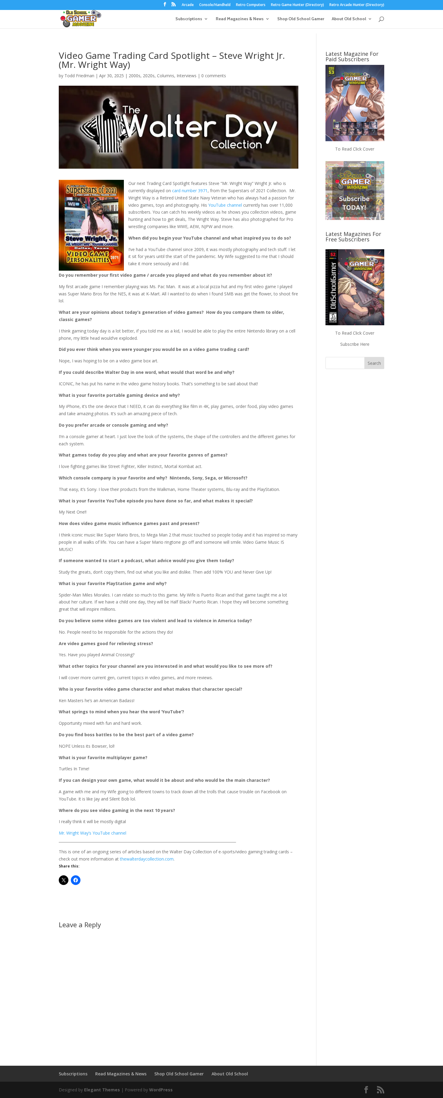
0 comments (213, 75)
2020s (149, 75)
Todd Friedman (79, 75)
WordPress (161, 1090)
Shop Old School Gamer (300, 19)
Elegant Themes (102, 1090)
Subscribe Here (354, 344)
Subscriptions (188, 19)
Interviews (186, 75)
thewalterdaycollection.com (147, 859)
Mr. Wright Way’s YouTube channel (92, 833)
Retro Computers (250, 5)
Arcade (188, 5)
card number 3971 (190, 190)
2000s (134, 75)
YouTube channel (225, 205)
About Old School (349, 19)
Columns (165, 75)
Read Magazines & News (240, 19)
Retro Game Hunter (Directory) (297, 5)
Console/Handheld (215, 5)
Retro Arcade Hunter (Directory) (356, 5)
